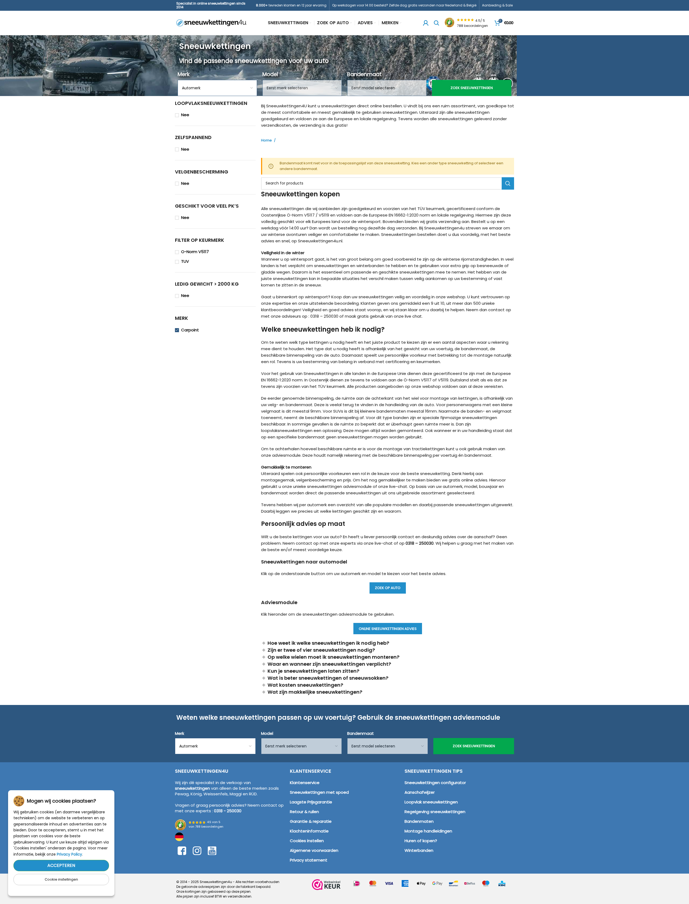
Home (267, 140)
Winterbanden (419, 850)
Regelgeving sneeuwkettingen (435, 811)
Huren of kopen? (421, 840)
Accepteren (61, 865)
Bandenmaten (419, 821)
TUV (185, 261)
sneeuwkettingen (192, 788)
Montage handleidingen (428, 831)
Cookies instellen (307, 840)
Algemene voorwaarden (314, 850)
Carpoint (190, 330)
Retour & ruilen (304, 811)
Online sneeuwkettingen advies (388, 628)
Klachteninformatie (309, 831)
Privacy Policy (69, 854)
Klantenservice (304, 782)
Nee (185, 115)
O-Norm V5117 (195, 251)
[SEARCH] (508, 183)
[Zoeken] (436, 22)
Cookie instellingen (61, 879)
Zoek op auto (387, 587)
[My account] (425, 22)
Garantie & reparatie (311, 821)
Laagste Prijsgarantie (311, 802)
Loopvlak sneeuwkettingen (431, 802)
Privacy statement (308, 860)
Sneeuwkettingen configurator (435, 782)
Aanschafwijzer (420, 792)
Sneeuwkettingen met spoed (319, 792)
